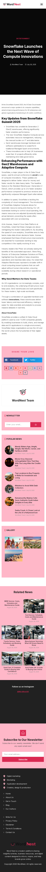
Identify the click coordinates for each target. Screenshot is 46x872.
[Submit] (35, 424)
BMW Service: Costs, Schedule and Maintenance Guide (12, 603)
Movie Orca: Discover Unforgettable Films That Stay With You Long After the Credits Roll (27, 462)
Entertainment (23, 38)
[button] (41, 4)
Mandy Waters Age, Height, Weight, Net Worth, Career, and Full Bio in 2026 (27, 448)
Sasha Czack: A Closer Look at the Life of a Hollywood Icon (27, 511)
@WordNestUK (23, 692)
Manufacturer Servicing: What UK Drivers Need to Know (34, 643)
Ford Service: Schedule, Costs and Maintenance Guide (34, 617)
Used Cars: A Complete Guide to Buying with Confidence (12, 669)
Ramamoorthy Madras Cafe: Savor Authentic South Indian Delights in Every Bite (26, 500)
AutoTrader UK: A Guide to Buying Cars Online (34, 668)
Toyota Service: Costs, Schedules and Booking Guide (12, 643)
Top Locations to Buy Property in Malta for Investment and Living (27, 475)
